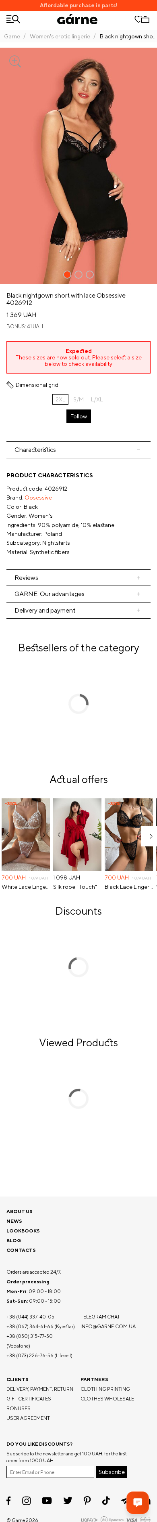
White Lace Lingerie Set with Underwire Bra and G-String (26, 887)
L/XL (97, 399)
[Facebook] (8, 1500)
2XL (60, 399)
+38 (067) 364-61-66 (30, 1326)
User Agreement (28, 1418)
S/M (78, 399)
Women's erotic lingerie (60, 36)
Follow (78, 416)
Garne (12, 36)
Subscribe (112, 1472)
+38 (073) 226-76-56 (30, 1355)
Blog (13, 1240)
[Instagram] (26, 1500)
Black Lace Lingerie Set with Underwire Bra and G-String (129, 887)
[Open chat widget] (137, 1502)
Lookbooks (23, 1231)
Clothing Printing (105, 1389)
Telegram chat (100, 1317)
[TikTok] (106, 1500)
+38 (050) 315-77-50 (29, 1336)
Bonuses (18, 1408)
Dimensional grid (37, 385)
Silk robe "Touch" (75, 887)
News (14, 1221)
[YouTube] (47, 1500)
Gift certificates (28, 1399)
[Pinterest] (87, 1500)
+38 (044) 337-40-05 (30, 1317)
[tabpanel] (78, 514)
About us (19, 1211)
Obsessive (38, 497)
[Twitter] (67, 1501)
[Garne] (77, 19)
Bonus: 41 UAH (24, 326)
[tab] (78, 449)
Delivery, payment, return (39, 1389)
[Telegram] (125, 1500)
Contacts (21, 1250)
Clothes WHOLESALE (107, 1399)
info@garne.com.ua (108, 1326)
